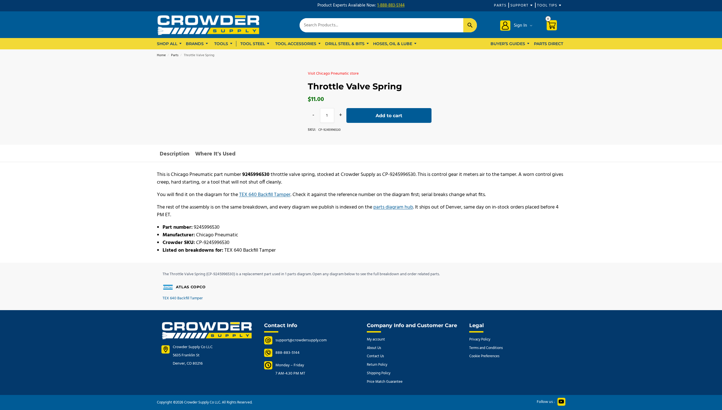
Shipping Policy (378, 373)
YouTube (561, 402)
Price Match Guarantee (385, 382)
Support (519, 5)
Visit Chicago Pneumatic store (333, 73)
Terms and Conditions (486, 348)
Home (161, 55)
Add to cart (389, 115)
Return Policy (377, 365)
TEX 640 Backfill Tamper (265, 195)
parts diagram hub (393, 207)
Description (175, 154)
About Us (374, 348)
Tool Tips (547, 5)
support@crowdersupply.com (301, 340)
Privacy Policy (479, 339)
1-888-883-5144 (391, 5)
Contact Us (375, 356)
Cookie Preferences (484, 356)
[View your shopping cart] (553, 26)
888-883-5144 (287, 353)
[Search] (470, 25)
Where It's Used (215, 154)
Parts (500, 5)
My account (376, 339)
